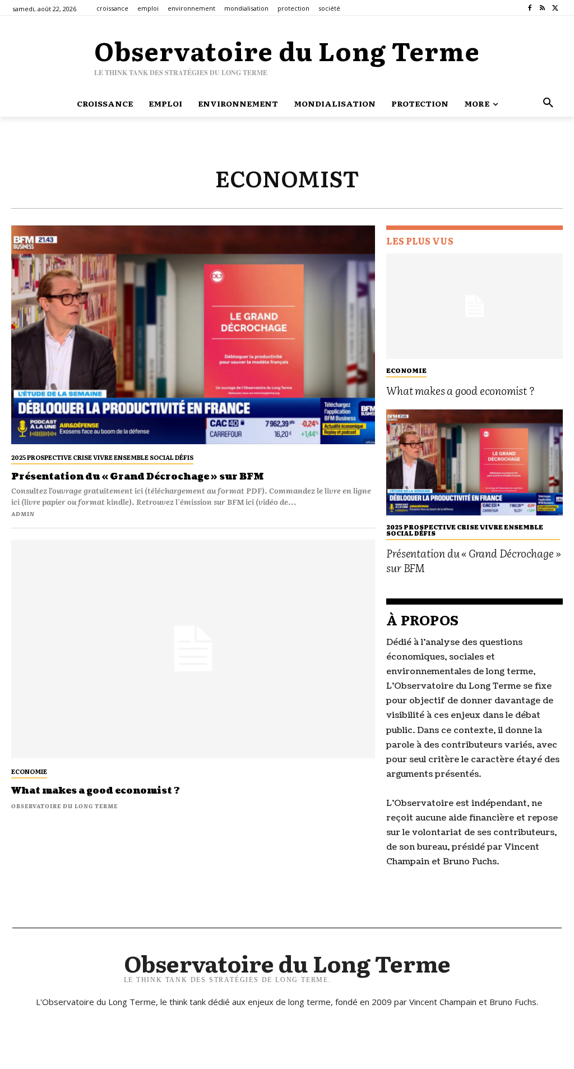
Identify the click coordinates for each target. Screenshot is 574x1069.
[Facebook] (530, 8)
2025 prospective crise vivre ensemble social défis (102, 457)
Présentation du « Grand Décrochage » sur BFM (137, 477)
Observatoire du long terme (64, 805)
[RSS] (542, 8)
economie (29, 771)
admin (23, 513)
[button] (548, 103)
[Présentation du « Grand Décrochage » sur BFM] (193, 334)
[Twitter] (555, 8)
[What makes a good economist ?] (193, 649)
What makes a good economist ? (95, 791)
